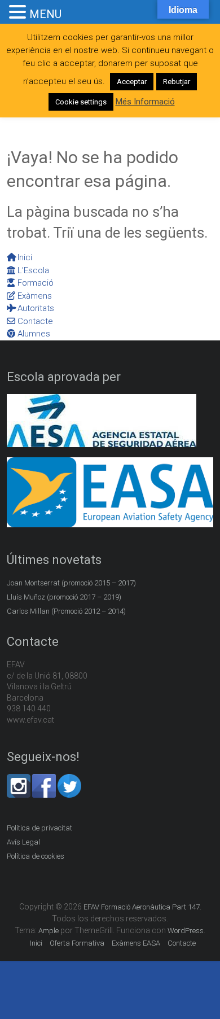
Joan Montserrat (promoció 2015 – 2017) (71, 583)
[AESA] (101, 400)
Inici (36, 943)
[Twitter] (69, 780)
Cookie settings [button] (81, 102)
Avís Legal (23, 842)
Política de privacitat (39, 828)
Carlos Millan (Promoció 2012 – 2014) (66, 611)
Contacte (182, 943)
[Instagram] (18, 780)
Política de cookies (35, 856)
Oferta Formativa (77, 943)
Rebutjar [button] (176, 81)
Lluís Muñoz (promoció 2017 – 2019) (64, 597)
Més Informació (145, 102)
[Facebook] (44, 780)
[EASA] (110, 463)
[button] (19, 12)
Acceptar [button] (132, 81)
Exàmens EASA (136, 943)
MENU (45, 14)
